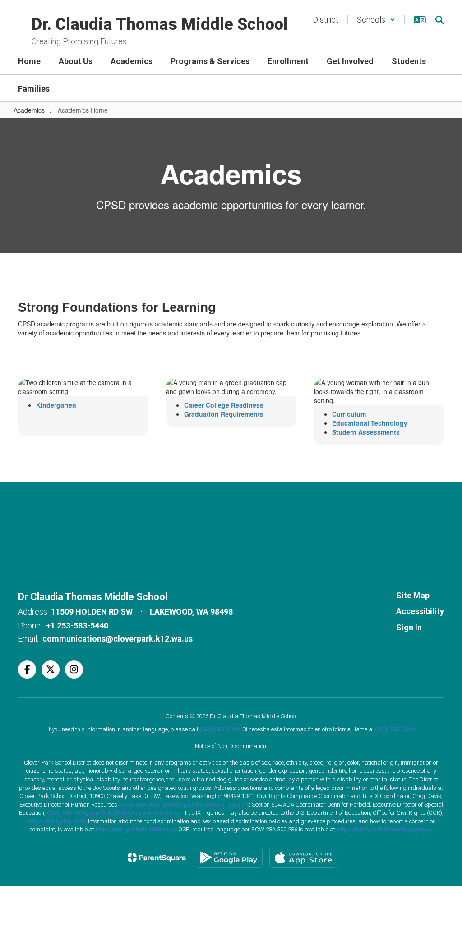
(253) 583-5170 (67, 812)
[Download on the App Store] (303, 858)
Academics (29, 110)
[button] (376, 19)
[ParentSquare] (156, 857)
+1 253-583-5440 (77, 625)
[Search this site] (439, 19)
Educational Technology (369, 422)
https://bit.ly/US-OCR (56, 821)
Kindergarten (56, 404)
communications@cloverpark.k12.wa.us (117, 638)
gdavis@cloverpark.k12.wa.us (206, 804)
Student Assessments (366, 431)
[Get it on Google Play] (229, 858)
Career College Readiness (223, 404)
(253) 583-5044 (219, 729)
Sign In (409, 627)
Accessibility (420, 611)
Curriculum (349, 413)
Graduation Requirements (223, 413)
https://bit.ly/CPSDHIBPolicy (136, 829)
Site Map (413, 595)
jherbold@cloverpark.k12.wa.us (135, 812)
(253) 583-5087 (140, 804)
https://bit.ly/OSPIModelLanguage (384, 829)
